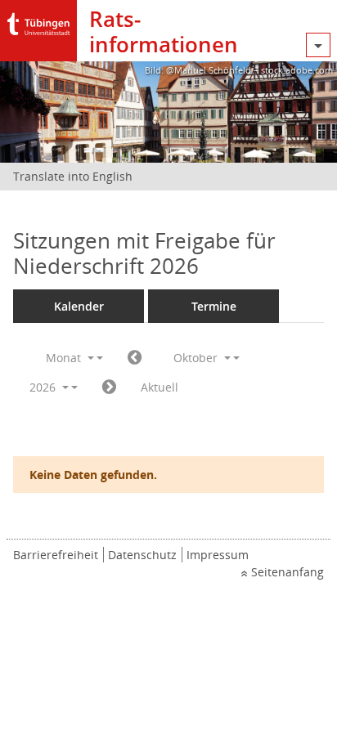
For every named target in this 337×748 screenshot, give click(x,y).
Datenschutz (142, 554)
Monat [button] (65, 357)
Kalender (79, 306)
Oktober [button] (197, 357)
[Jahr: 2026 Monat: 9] (134, 358)
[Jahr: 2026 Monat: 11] (109, 387)
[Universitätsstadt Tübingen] (38, 20)
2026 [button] (44, 387)
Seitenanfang (287, 572)
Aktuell (159, 387)
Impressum (217, 554)
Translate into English (73, 176)
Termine (213, 306)
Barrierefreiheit (55, 554)
